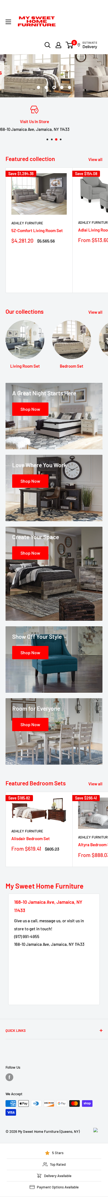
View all (95, 159)
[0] (69, 45)
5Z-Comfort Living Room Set (37, 230)
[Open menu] (8, 22)
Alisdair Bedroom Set (30, 838)
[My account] (58, 45)
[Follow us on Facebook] (9, 1077)
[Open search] (48, 45)
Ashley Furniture (27, 223)
